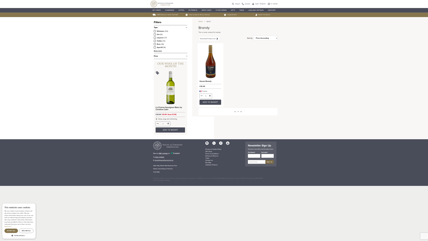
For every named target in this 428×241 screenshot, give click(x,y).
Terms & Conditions (212, 154)
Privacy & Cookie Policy (213, 149)
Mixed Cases (206, 10)
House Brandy (206, 81)
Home (201, 21)
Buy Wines (157, 10)
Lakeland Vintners (256, 10)
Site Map (208, 163)
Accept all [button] (11, 231)
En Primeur (192, 10)
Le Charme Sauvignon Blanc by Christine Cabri (169, 108)
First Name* (251, 152)
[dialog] (19, 221)
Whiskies (160, 31)
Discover (271, 10)
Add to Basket (170, 130)
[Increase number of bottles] (168, 124)
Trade (241, 10)
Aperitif (160, 47)
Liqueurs (160, 38)
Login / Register (260, 4)
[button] (18, 235)
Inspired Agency (160, 180)
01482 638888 (159, 157)
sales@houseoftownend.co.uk (164, 160)
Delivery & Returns (211, 156)
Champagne (169, 10)
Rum (158, 44)
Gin (158, 34)
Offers (181, 10)
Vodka (159, 41)
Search (237, 4)
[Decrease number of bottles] (158, 124)
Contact (247, 4)
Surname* (264, 152)
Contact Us (209, 160)
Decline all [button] (26, 231)
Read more (8, 226)
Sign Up (269, 162)
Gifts (233, 10)
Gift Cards (208, 151)
